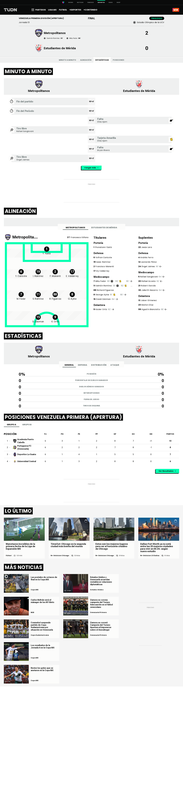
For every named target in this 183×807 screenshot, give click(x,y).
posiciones (118, 60)
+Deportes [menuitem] (75, 9)
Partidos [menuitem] (40, 9)
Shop (118, 2)
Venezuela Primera (98, 612)
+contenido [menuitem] (90, 9)
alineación (85, 60)
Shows (70, 2)
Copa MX (34, 590)
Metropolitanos (75, 227)
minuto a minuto (67, 60)
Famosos (90, 2)
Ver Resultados (166, 471)
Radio (111, 2)
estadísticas (102, 60)
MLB (32, 612)
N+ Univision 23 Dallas (149, 556)
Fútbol (8, 556)
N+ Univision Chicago (60, 556)
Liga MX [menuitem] (52, 9)
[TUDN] (10, 10)
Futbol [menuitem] (63, 9)
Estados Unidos (96, 590)
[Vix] (175, 10)
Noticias (80, 2)
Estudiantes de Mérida (104, 227)
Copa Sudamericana (40, 635)
